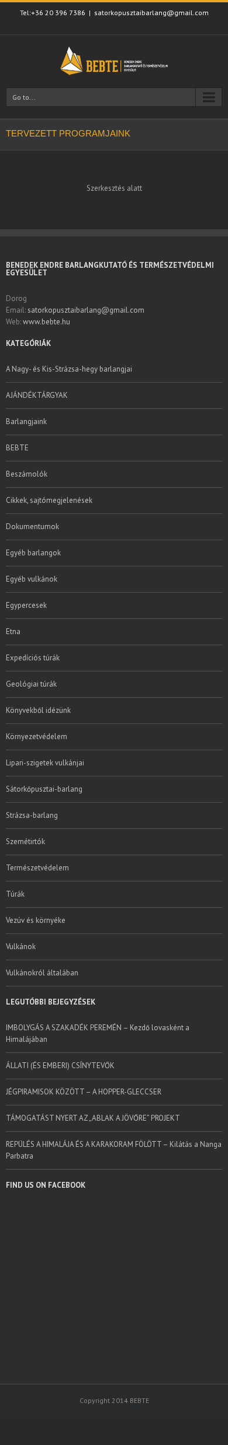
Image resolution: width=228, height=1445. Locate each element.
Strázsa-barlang (32, 815)
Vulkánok (21, 946)
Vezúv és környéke (35, 920)
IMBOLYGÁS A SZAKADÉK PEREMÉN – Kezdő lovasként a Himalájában (97, 1033)
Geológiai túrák (31, 684)
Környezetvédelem (36, 736)
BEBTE (17, 448)
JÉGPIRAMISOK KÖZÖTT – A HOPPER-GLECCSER (83, 1092)
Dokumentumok (32, 526)
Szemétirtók (25, 841)
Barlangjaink (26, 421)
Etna (13, 631)
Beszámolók (26, 474)
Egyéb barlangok (33, 553)
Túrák (15, 894)
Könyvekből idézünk (38, 710)
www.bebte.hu (46, 322)
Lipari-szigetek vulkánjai (45, 763)
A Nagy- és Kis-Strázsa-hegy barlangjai (69, 369)
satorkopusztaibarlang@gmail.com (151, 12)
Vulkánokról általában (42, 973)
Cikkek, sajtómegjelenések (49, 500)
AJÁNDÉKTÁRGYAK (37, 395)
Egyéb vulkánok (31, 579)
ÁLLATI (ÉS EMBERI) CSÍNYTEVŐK (60, 1065)
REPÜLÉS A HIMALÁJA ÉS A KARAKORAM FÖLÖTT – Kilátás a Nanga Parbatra (114, 1150)
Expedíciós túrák (33, 658)
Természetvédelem (37, 868)
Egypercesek (26, 605)
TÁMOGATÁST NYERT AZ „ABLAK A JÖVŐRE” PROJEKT (93, 1118)
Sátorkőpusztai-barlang (44, 789)
